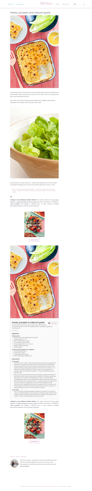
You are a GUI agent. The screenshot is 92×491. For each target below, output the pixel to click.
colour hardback (15, 204)
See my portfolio (24, 466)
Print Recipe (53, 323)
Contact (69, 486)
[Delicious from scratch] (46, 4)
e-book (26, 204)
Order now (34, 239)
